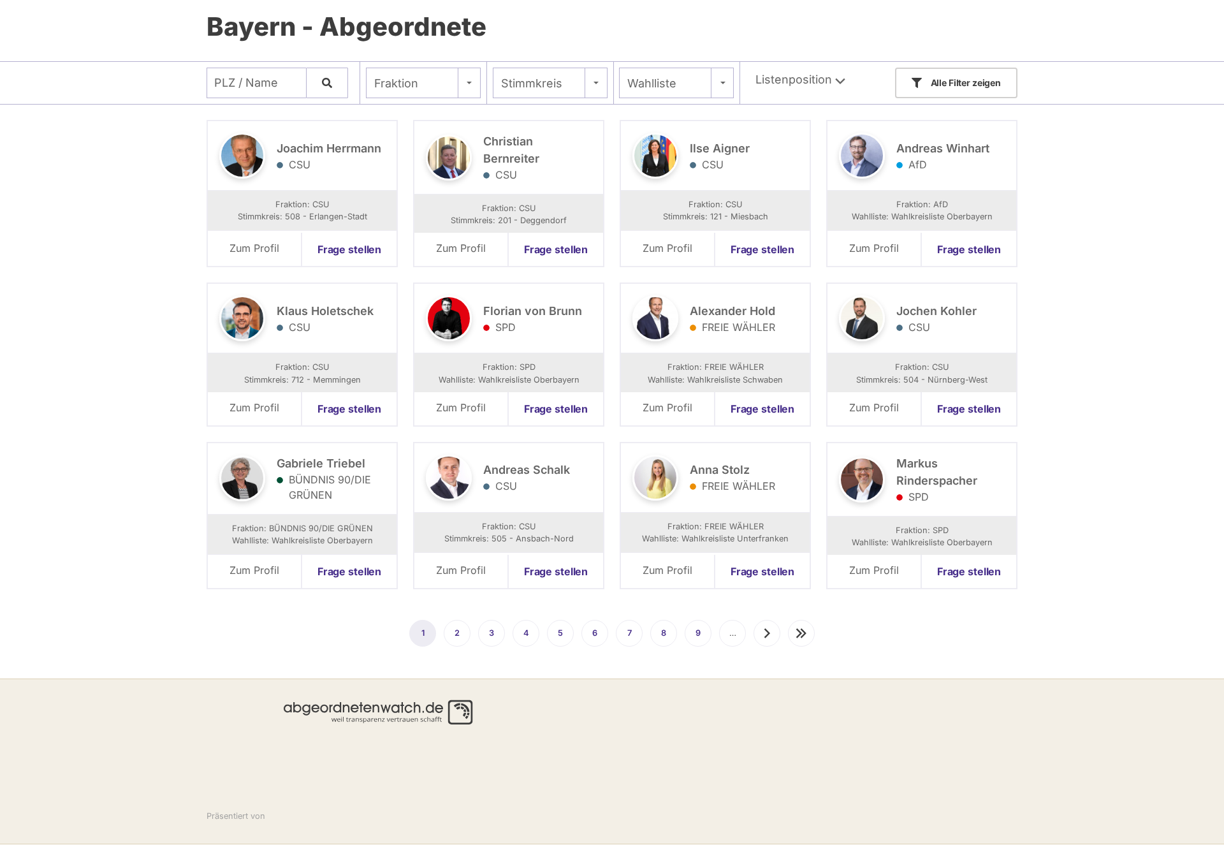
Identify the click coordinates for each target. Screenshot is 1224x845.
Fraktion (396, 83)
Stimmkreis (531, 83)
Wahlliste (651, 83)
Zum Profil (254, 248)
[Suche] (327, 83)
